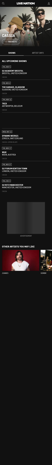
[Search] (3, 3)
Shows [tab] (11, 52)
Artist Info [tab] (38, 52)
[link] (26, 71)
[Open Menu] (49, 3)
